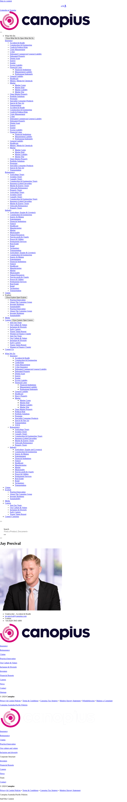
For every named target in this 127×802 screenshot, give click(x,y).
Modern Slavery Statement (70, 701)
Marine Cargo (20, 85)
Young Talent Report (18, 331)
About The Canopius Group (21, 302)
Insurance (9, 41)
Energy (13, 61)
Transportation (15, 105)
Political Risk (20, 412)
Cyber (12, 52)
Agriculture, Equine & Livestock (23, 212)
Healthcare (14, 78)
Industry (8, 210)
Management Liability (23, 72)
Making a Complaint (104, 701)
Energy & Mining (17, 217)
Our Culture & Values (18, 325)
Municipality (15, 232)
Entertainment (15, 219)
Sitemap (3, 692)
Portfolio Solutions (17, 96)
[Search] (5, 534)
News (2, 684)
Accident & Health (17, 43)
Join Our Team (16, 323)
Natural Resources (17, 235)
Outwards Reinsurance (19, 188)
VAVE (17, 425)
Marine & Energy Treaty (19, 186)
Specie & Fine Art (17, 103)
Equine (13, 63)
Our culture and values (9, 748)
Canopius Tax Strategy (49, 701)
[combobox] (17, 531)
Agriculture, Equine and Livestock (28, 449)
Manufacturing (15, 228)
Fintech (13, 224)
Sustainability (15, 307)
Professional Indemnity (24, 74)
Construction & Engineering (21, 45)
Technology (14, 248)
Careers (8, 503)
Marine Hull (19, 87)
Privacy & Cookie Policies (10, 701)
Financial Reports (7, 675)
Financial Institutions (23, 70)
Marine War (19, 92)
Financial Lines (16, 67)
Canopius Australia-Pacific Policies (13, 705)
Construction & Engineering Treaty (23, 181)
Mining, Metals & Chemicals (21, 81)
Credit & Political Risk (19, 47)
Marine (13, 83)
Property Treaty (16, 190)
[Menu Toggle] (1, 32)
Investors (3, 671)
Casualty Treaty (16, 179)
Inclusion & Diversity (18, 327)
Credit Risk (19, 362)
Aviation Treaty (16, 177)
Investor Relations (17, 304)
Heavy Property (21, 396)
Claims (7, 487)
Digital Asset (15, 58)
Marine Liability (21, 90)
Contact (3, 688)
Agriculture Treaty (17, 174)
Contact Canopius (12, 516)
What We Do (10, 354)
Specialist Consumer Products (21, 101)
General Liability (16, 76)
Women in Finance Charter (20, 334)
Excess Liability (16, 65)
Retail (12, 246)
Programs (13, 99)
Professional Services (18, 241)
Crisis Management (17, 49)
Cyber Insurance (21, 367)
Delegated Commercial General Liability (26, 54)
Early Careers (15, 329)
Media (7, 501)
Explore (8, 490)
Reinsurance (10, 172)
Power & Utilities (17, 239)
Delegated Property (17, 56)
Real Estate (14, 244)
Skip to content (6, 1)
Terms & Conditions (30, 701)
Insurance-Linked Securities (21, 183)
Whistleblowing (88, 701)
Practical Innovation (18, 300)
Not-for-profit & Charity (19, 237)
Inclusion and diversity (9, 752)
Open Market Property (19, 94)
